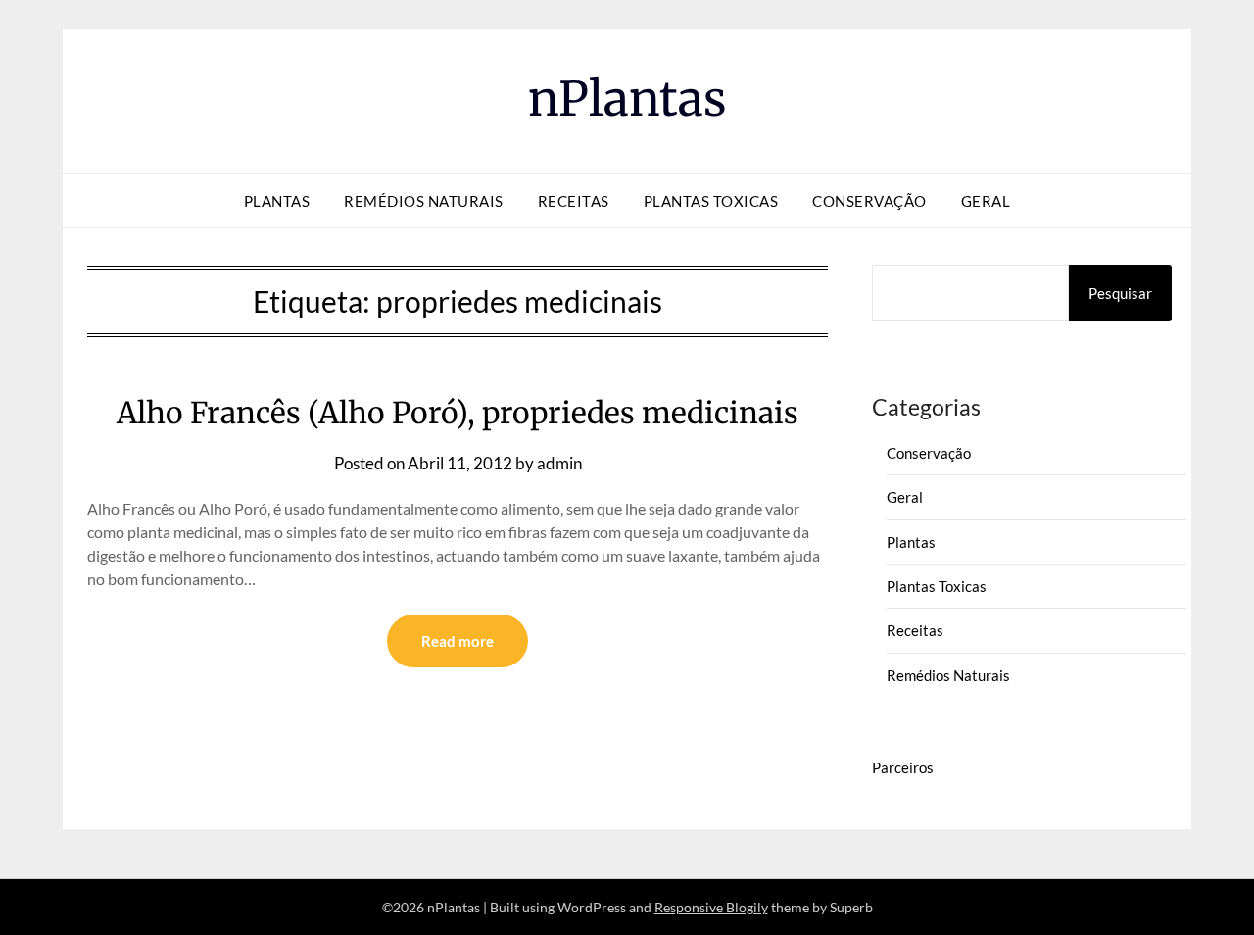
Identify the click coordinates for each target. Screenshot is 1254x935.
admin (559, 463)
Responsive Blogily (711, 907)
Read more (457, 641)
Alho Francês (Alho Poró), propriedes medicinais (457, 412)
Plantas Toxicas (711, 201)
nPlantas (627, 99)
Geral (986, 201)
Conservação (869, 201)
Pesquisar (1120, 293)
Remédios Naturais (424, 201)
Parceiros (903, 767)
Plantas (277, 201)
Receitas (573, 201)
